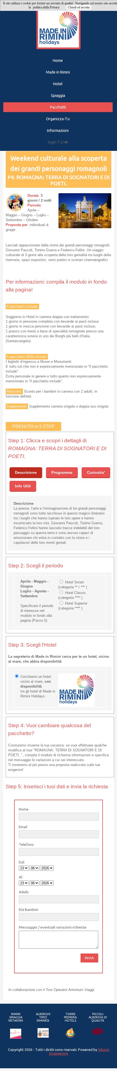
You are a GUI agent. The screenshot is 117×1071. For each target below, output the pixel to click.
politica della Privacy (46, 7)
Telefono (26, 844)
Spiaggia (58, 95)
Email (23, 827)
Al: (21, 877)
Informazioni (58, 130)
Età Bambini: (29, 909)
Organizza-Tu (58, 119)
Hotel (58, 84)
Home (58, 60)
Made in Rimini (58, 72)
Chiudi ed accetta (79, 7)
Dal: (22, 862)
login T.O (56, 142)
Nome (24, 809)
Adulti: (24, 892)
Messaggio (28, 927)
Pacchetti (58, 107)
